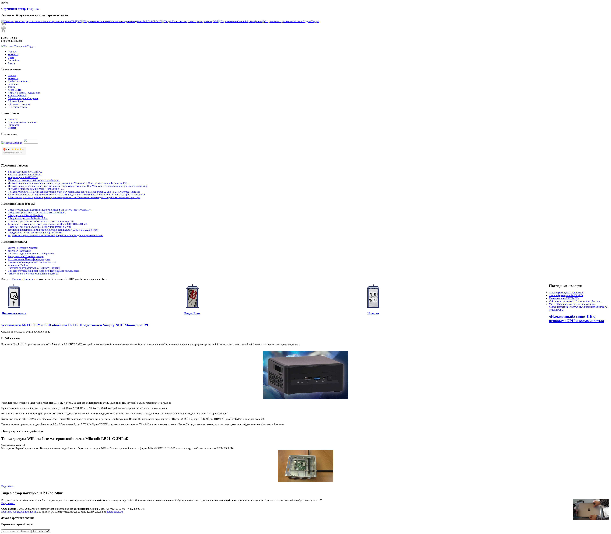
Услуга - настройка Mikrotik (23, 247)
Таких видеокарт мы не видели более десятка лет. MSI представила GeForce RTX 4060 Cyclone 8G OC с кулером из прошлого (76, 194)
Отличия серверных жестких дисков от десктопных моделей (41, 221)
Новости (12, 119)
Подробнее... (8, 486)
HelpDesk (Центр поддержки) (24, 92)
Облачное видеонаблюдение (23, 98)
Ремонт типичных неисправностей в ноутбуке (33, 273)
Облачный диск (16, 101)
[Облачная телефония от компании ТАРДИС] (240, 21)
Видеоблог (13, 125)
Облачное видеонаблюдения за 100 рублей (31, 253)
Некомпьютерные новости (22, 122)
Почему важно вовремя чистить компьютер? (32, 262)
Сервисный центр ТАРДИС (20, 8)
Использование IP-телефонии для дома (29, 259)
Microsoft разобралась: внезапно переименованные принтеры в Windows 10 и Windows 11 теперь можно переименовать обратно (77, 186)
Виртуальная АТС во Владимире (25, 256)
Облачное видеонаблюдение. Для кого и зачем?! (34, 268)
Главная (12, 75)
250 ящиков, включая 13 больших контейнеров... (34, 180)
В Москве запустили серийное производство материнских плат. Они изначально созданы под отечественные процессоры (74, 197)
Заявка (11, 87)
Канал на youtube (17, 95)
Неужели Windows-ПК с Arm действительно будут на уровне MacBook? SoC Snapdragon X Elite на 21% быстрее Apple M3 (74, 191)
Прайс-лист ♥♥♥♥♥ (18, 81)
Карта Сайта (14, 89)
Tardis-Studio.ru (115, 511)
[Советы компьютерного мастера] (14, 296)
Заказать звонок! (41, 531)
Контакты (13, 78)
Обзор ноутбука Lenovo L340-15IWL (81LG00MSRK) (36, 212)
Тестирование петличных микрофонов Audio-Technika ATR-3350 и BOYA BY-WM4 (53, 229)
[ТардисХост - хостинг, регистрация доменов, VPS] (190, 21)
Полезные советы (14, 313)
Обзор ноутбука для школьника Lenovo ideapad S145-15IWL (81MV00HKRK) (49, 209)
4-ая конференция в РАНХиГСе (25, 174)
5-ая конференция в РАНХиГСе (25, 171)
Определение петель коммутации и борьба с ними (35, 232)
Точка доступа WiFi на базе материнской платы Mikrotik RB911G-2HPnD (47, 224)
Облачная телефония (19, 104)
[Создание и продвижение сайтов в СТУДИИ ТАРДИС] (290, 21)
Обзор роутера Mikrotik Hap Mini (25, 215)
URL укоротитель (17, 107)
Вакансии (13, 84)
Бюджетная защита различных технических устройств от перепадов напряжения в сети (55, 235)
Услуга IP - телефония (19, 250)
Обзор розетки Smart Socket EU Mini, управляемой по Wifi (39, 226)
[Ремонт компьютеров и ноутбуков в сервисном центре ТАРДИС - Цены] (41, 21)
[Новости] (373, 296)
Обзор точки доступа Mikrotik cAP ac (28, 218)
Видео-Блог (192, 313)
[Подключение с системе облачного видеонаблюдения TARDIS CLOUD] (121, 21)
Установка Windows (18, 265)
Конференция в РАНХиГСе (23, 177)
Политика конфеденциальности (18, 511)
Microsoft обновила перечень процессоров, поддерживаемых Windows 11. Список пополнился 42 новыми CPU (68, 183)
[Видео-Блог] (192, 296)
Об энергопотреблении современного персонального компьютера (43, 270)
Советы (12, 127)
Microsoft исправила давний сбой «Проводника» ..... (36, 188)
